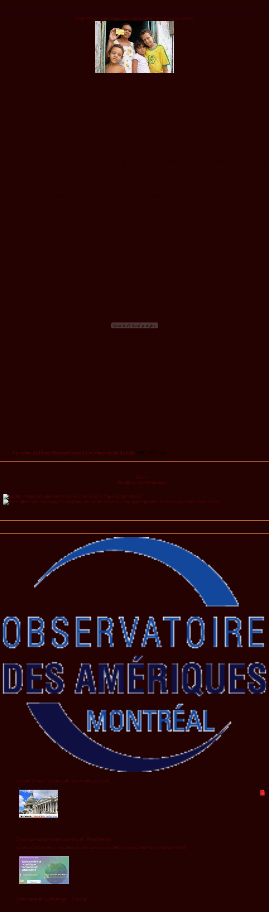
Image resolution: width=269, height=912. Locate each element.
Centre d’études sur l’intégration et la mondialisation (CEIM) (69, 847)
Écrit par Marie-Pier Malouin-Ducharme (134, 516)
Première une (100, 839)
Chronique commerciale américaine (49, 839)
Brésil (141, 477)
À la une (79, 899)
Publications (134, 8)
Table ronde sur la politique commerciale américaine (143, 882)
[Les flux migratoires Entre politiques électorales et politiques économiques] (72, 496)
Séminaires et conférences (41, 899)
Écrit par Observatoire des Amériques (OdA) (134, 529)
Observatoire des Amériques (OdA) (163, 18)
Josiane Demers (31, 781)
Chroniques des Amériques (141, 482)
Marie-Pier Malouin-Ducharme (102, 18)
